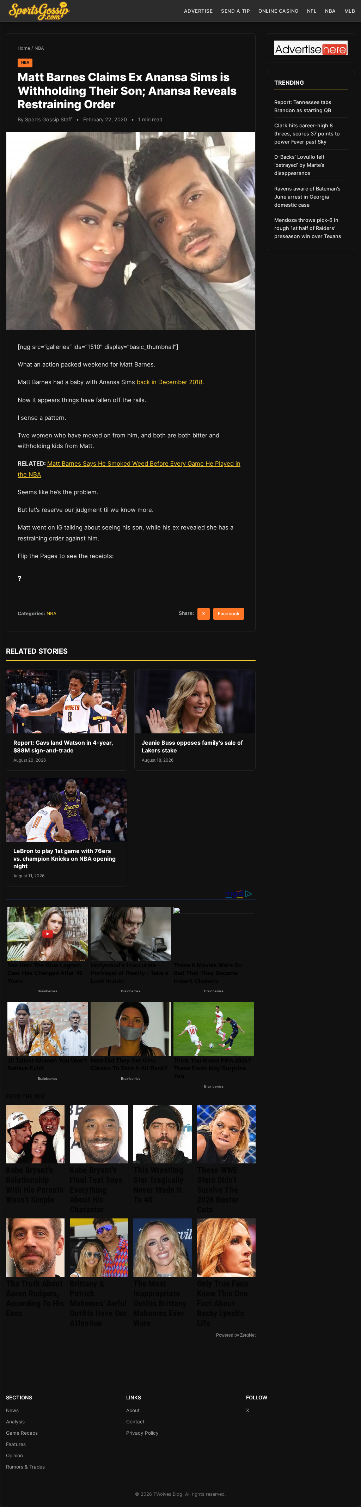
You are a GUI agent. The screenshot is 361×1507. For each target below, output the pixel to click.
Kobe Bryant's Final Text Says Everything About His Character (96, 1190)
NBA (330, 11)
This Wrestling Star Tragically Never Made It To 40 (158, 1185)
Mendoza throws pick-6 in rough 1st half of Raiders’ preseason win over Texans (307, 228)
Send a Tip (235, 11)
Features (16, 1444)
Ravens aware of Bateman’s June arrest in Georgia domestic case (307, 197)
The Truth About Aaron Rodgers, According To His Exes (35, 1298)
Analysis (15, 1421)
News (12, 1410)
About (133, 1410)
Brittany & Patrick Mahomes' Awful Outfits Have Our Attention (98, 1303)
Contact (135, 1421)
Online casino (278, 11)
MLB (349, 11)
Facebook (228, 613)
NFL (312, 11)
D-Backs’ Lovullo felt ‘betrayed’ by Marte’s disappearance (299, 165)
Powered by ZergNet (236, 1335)
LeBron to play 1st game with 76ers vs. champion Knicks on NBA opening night (64, 858)
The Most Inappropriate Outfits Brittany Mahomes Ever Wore (159, 1303)
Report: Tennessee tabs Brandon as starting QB (302, 106)
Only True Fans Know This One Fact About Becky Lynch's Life (222, 1303)
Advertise (198, 11)
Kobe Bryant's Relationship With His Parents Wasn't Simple (34, 1185)
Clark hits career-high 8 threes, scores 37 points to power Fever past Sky (307, 133)
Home (24, 48)
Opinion (14, 1455)
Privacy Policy (142, 1433)
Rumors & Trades (25, 1467)
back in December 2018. (171, 382)
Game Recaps (22, 1433)
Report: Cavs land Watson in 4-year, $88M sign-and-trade (63, 746)
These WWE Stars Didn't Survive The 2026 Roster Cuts (218, 1190)
